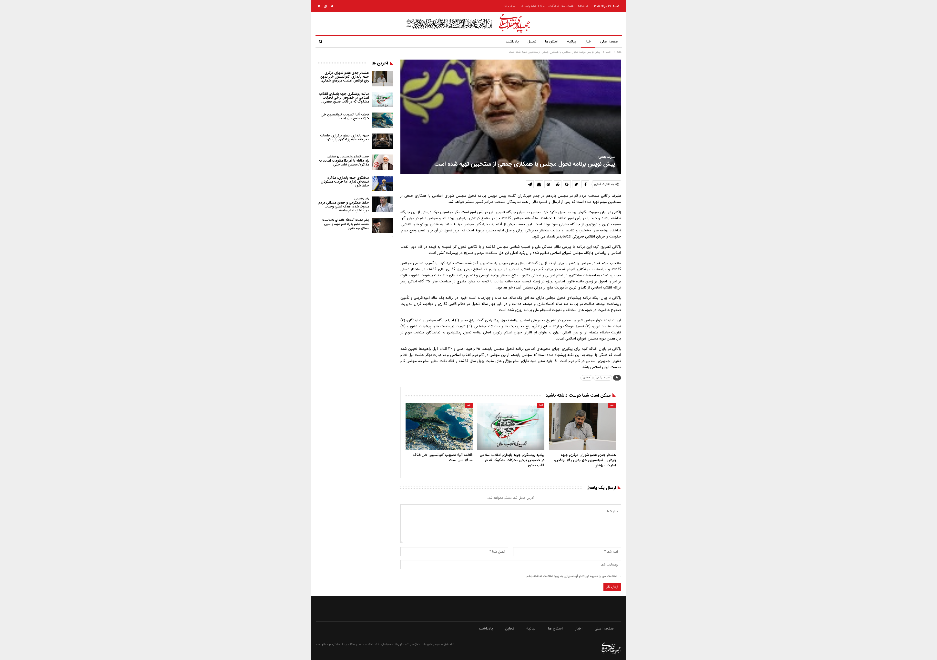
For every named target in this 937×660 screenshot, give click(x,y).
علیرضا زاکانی (603, 378)
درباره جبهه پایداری (533, 6)
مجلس (586, 378)
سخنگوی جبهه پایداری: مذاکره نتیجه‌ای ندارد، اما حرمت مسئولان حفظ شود (345, 181)
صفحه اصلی (609, 41)
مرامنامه (583, 6)
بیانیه (571, 41)
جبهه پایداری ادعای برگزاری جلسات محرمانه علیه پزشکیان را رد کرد (344, 137)
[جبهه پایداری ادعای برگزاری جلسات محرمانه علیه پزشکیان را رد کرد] (382, 141)
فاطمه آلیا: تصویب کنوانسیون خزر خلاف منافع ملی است (345, 116)
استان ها (551, 41)
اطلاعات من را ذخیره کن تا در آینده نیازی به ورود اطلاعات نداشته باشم (572, 576)
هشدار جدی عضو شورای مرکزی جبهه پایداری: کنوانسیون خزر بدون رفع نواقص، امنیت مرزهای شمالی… (344, 76)
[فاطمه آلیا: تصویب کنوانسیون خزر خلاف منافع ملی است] (439, 426)
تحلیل (532, 41)
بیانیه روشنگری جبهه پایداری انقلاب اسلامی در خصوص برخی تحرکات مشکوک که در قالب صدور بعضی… (344, 97)
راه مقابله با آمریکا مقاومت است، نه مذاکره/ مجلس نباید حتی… (344, 162)
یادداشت (512, 41)
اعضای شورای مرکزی (561, 6)
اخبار (588, 41)
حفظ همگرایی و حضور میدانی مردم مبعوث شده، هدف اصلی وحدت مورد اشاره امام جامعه (343, 204)
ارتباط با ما (510, 6)
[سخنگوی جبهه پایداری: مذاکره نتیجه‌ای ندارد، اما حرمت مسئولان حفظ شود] (382, 183)
